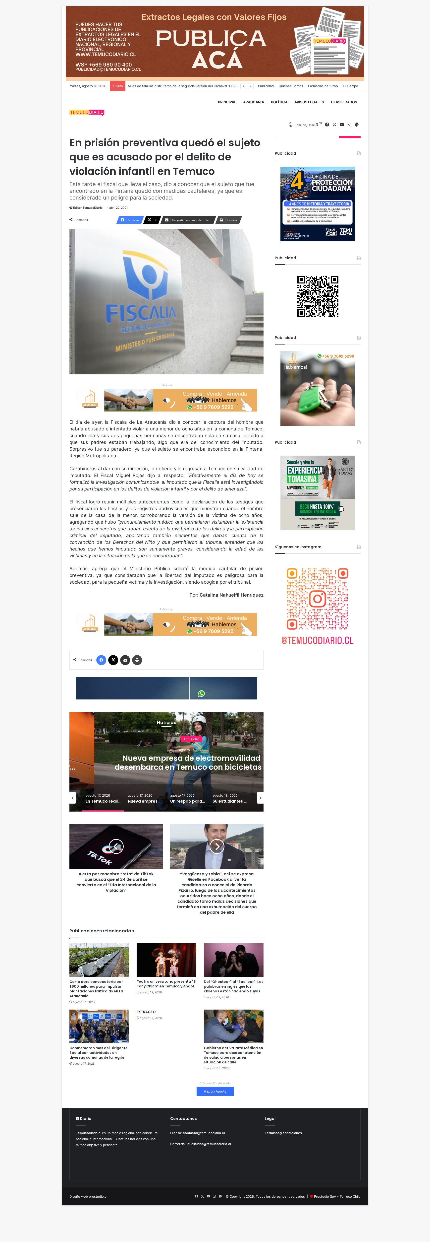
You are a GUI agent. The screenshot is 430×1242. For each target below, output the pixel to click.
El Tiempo (350, 86)
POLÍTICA (279, 102)
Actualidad (191, 739)
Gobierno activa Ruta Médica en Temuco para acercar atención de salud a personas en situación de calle (233, 1055)
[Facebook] (101, 660)
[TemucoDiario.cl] (86, 113)
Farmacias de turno (323, 86)
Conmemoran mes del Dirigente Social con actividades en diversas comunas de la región (98, 1052)
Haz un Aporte (215, 1091)
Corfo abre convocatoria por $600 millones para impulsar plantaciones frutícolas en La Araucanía (96, 988)
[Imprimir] (137, 660)
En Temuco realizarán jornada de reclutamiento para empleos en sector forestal (190, 86)
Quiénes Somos (291, 86)
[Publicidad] (215, 43)
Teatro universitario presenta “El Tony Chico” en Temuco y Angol (166, 984)
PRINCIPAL (227, 102)
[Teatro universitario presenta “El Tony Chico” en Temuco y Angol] (166, 960)
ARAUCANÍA (253, 102)
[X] (113, 660)
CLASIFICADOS (344, 102)
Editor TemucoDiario (88, 207)
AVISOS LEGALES (309, 102)
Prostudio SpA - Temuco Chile (337, 1196)
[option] (191, 762)
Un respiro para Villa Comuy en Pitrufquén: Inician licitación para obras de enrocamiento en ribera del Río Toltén (191, 767)
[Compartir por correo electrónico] (125, 660)
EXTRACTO (146, 1011)
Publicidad (266, 86)
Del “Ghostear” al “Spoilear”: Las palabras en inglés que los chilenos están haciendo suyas (234, 986)
